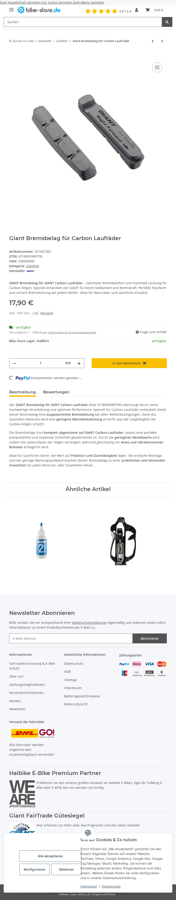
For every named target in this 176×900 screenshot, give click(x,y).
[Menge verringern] (14, 363)
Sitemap (70, 680)
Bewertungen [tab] (56, 392)
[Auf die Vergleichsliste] (157, 67)
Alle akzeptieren (50, 856)
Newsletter (17, 709)
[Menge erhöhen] (79, 363)
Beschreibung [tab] (22, 392)
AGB (67, 671)
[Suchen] (167, 22)
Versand (46, 313)
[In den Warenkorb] (12, 56)
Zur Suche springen (57, 2)
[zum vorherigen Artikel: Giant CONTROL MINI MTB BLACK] (162, 41)
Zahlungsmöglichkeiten (27, 684)
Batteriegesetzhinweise (82, 696)
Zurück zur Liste (23, 41)
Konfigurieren (34, 869)
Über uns (16, 676)
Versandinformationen (26, 692)
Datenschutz (111, 886)
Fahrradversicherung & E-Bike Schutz (32, 665)
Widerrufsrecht (76, 704)
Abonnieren (149, 638)
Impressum (88, 886)
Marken (15, 701)
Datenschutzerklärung (89, 622)
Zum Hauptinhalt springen (21, 2)
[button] (136, 9)
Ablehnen (66, 869)
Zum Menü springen (88, 2)
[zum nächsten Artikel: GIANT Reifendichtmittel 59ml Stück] (152, 41)
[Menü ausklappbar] (11, 8)
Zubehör (32, 266)
